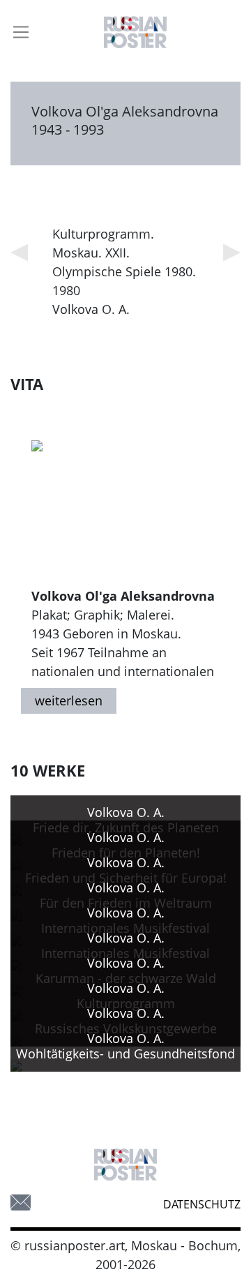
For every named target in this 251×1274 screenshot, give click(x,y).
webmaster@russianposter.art (20, 1202)
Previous (19, 253)
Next (232, 253)
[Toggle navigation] (21, 32)
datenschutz (202, 1204)
